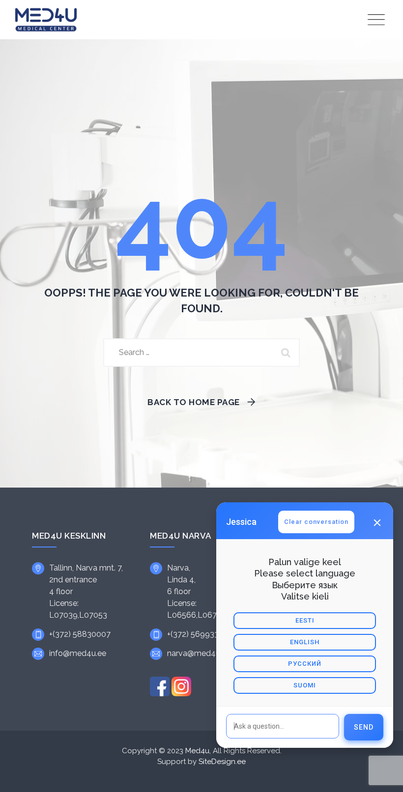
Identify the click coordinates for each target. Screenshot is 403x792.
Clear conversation (316, 521)
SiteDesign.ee (222, 761)
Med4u (197, 750)
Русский (304, 663)
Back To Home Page (193, 402)
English (304, 642)
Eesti (305, 620)
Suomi (304, 685)
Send (364, 727)
